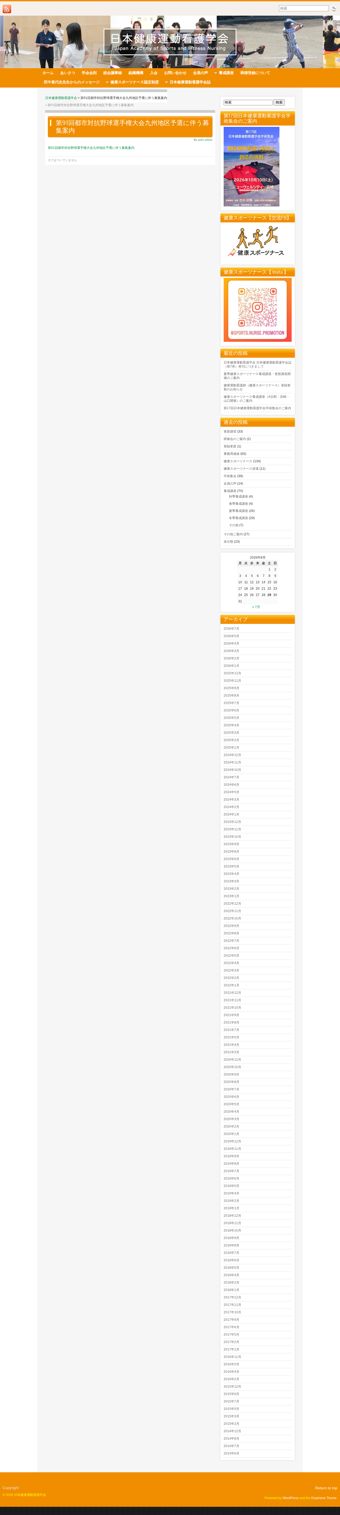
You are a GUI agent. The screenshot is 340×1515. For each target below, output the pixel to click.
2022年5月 (231, 955)
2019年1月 (231, 1208)
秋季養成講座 (238, 496)
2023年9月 (231, 844)
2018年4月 (231, 1275)
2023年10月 (232, 837)
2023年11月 (232, 829)
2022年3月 (231, 970)
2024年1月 (231, 814)
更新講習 (230, 431)
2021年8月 (231, 1022)
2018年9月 (231, 1238)
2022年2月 (231, 978)
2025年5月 (231, 718)
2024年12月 (232, 755)
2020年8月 (231, 1082)
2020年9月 (231, 1074)
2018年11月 (232, 1223)
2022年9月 (231, 926)
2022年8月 (231, 933)
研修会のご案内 (235, 439)
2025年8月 (231, 695)
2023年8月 (231, 851)
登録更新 (230, 446)
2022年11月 (232, 911)
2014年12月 (232, 1431)
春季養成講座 (238, 504)
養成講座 (230, 491)
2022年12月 (232, 903)
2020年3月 (231, 1119)
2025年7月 (231, 703)
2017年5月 (231, 1334)
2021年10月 (232, 1007)
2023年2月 (231, 889)
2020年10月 (232, 1067)
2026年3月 (231, 651)
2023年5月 (231, 866)
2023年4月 (231, 874)
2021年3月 (231, 1052)
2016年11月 (232, 1357)
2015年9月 (231, 1394)
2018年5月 (231, 1268)
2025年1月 (231, 747)
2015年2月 (231, 1424)
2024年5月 (231, 792)
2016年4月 (231, 1372)
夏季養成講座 (238, 511)
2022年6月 (231, 948)
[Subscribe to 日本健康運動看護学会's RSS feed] (7, 9)
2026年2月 (231, 658)
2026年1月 (231, 666)
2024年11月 (232, 762)
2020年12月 (232, 1059)
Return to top (326, 1488)
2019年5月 (231, 1186)
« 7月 (256, 607)
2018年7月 (231, 1253)
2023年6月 (231, 859)
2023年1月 (231, 896)
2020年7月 (231, 1089)
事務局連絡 (232, 454)
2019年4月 (231, 1193)
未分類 (228, 541)
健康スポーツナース (238, 461)
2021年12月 (232, 993)
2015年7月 (231, 1401)
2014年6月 (231, 1453)
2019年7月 (231, 1171)
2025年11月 (232, 681)
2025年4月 (231, 725)
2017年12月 (232, 1297)
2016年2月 (231, 1379)
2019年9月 (231, 1156)
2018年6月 (231, 1260)
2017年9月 (231, 1320)
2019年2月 (231, 1201)
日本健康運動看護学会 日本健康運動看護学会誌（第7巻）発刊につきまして (257, 364)
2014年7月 (231, 1446)
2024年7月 (231, 777)
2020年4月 (231, 1111)
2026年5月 (231, 636)
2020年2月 (231, 1126)
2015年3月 (231, 1416)
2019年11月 (232, 1149)
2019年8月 (231, 1164)
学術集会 (230, 476)
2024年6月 (231, 785)
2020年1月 (231, 1134)
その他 (234, 525)
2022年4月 (231, 963)
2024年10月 (232, 770)
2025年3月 (231, 733)
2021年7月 (231, 1030)
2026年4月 (231, 643)
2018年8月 (231, 1245)
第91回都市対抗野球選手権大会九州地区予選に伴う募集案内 (91, 105)
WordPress (291, 1498)
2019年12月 (232, 1141)
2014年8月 (231, 1438)
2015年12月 (232, 1386)
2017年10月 (232, 1312)
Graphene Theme (324, 1498)
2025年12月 (232, 673)
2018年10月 (232, 1230)
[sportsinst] (258, 341)
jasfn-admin (205, 139)
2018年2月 (231, 1282)
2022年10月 (232, 918)
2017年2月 (231, 1342)
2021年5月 (231, 1037)
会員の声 (230, 483)
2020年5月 (231, 1104)
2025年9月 (231, 688)
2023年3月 (231, 881)
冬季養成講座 (238, 518)
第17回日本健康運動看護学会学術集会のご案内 (257, 408)
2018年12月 (232, 1216)
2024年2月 (231, 807)
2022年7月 (231, 941)
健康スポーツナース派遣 (241, 469)
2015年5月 (231, 1409)
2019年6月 (231, 1178)
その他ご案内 (233, 534)
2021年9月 (231, 1015)
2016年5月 (231, 1364)
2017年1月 (231, 1349)
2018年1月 (231, 1290)
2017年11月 (232, 1305)
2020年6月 (231, 1097)
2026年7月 (231, 629)
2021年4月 (231, 1045)
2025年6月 (231, 710)
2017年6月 (231, 1327)
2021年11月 (232, 1000)
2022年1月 (231, 985)
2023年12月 (232, 822)
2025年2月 (231, 740)
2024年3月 (231, 799)
